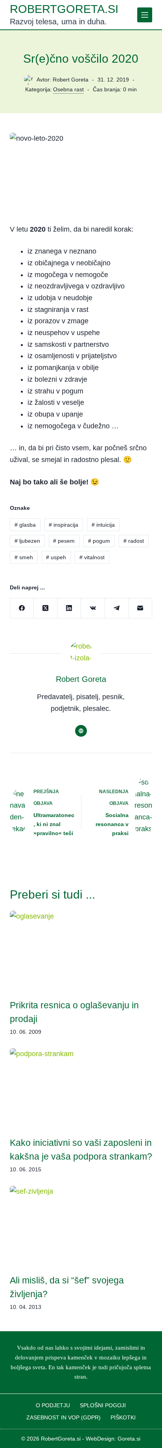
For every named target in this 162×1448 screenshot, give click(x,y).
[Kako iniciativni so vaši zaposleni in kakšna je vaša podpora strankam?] (81, 1088)
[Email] (140, 608)
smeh (24, 557)
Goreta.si (129, 1438)
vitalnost (92, 557)
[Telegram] (117, 608)
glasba (25, 525)
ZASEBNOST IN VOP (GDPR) (63, 1417)
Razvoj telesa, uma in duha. (58, 21)
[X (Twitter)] (45, 608)
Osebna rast (68, 89)
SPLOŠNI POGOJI (103, 1405)
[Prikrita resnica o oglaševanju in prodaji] (81, 951)
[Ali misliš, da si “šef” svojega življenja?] (81, 1226)
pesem (64, 541)
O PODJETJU (53, 1405)
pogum (99, 541)
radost (133, 541)
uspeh (56, 557)
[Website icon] (81, 731)
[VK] (93, 608)
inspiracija (63, 525)
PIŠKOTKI (123, 1417)
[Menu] (144, 14)
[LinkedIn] (69, 608)
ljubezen (27, 541)
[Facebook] (22, 608)
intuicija (103, 525)
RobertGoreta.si (64, 9)
